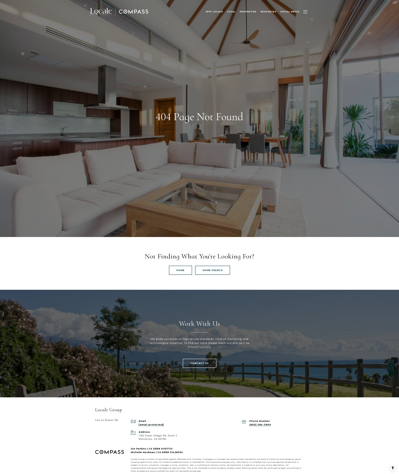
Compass (207, 459)
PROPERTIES (248, 11)
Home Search (213, 270)
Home (180, 270)
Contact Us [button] (199, 363)
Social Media (289, 11)
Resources (268, 11)
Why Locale (214, 11)
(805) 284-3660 (260, 424)
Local (231, 11)
